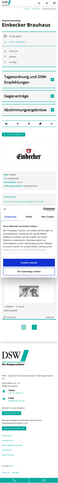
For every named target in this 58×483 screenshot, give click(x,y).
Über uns (6, 472)
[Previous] (23, 327)
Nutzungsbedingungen (12, 445)
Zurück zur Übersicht (15, 134)
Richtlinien (7, 450)
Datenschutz (7, 440)
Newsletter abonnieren (12, 428)
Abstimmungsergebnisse (25, 109)
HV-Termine (36, 9)
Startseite (26, 9)
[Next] (34, 327)
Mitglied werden (10, 413)
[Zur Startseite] (6, 3)
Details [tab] (29, 217)
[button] (6, 123)
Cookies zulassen (29, 263)
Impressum (7, 435)
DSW (11, 466)
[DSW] (15, 357)
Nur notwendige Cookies (29, 271)
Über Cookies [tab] (47, 217)
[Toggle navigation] (54, 3)
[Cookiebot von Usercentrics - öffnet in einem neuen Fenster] (43, 209)
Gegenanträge (16, 95)
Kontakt (15, 472)
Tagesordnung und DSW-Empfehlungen (25, 79)
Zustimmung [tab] (10, 217)
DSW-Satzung (8, 455)
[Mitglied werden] (39, 3)
